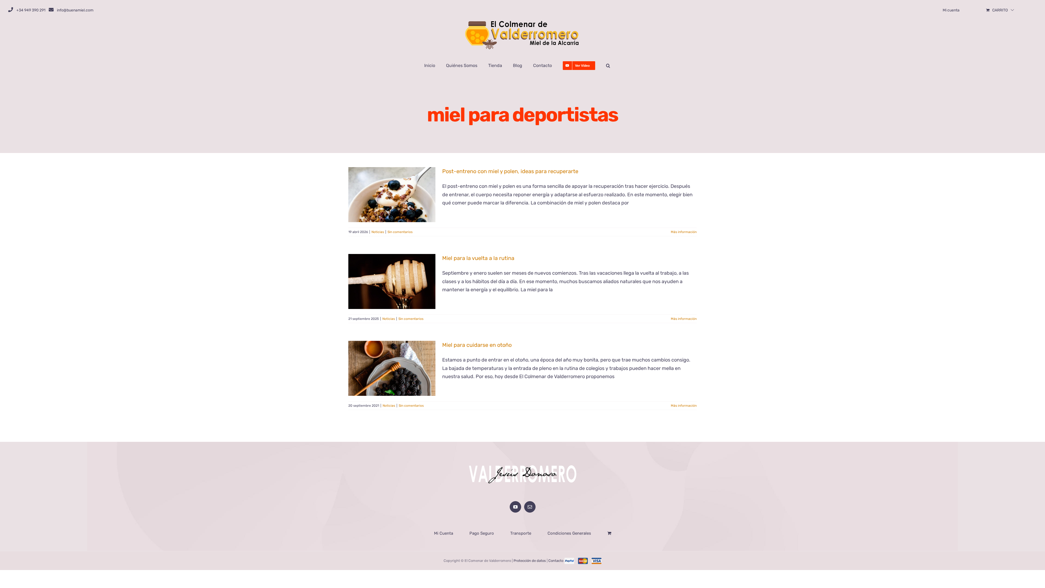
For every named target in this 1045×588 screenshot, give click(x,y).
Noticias (377, 232)
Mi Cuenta (443, 533)
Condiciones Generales (569, 533)
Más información (684, 232)
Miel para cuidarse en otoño (477, 345)
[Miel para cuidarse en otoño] (391, 368)
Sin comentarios (400, 232)
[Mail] (530, 507)
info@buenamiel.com (75, 10)
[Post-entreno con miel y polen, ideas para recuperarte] (391, 194)
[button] (608, 65)
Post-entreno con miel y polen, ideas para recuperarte (510, 171)
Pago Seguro (481, 533)
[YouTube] (515, 507)
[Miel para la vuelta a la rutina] (391, 281)
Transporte (520, 533)
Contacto (555, 561)
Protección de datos (530, 561)
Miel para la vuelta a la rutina (478, 258)
